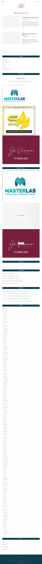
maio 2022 (4, 420)
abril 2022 (4, 422)
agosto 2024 (5, 361)
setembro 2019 (5, 490)
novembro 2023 (5, 380)
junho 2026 (5, 312)
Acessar (3, 541)
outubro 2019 (5, 488)
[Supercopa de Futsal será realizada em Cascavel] (11, 38)
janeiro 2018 (5, 534)
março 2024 (5, 372)
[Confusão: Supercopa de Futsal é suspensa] (11, 22)
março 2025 (5, 345)
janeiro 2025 (5, 350)
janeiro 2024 (5, 376)
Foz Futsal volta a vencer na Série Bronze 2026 (9, 283)
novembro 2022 (5, 407)
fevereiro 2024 (5, 374)
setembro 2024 (5, 358)
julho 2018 (4, 521)
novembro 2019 (5, 486)
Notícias (23, 32)
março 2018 (5, 529)
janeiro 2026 (5, 323)
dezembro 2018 (5, 510)
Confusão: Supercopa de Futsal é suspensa (30, 17)
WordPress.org (4, 549)
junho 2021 (5, 444)
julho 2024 (4, 363)
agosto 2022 (5, 413)
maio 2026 (4, 315)
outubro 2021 (5, 435)
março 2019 (5, 503)
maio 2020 (4, 472)
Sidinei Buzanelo (26, 19)
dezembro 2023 (5, 378)
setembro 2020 (5, 464)
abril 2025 (4, 343)
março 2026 (5, 319)
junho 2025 (5, 339)
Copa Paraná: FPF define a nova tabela (8, 273)
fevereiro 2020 (5, 479)
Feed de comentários (5, 546)
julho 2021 (4, 442)
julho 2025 (4, 337)
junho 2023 (5, 391)
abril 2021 (4, 448)
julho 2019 (4, 494)
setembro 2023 (5, 385)
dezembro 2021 (5, 431)
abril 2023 (4, 396)
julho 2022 (4, 415)
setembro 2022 (5, 411)
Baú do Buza (21, 59)
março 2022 (5, 424)
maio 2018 (4, 525)
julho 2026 (4, 310)
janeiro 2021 (5, 455)
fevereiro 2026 (5, 321)
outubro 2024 (5, 356)
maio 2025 (4, 341)
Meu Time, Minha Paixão (21, 61)
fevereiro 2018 (5, 532)
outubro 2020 (5, 461)
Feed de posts (4, 544)
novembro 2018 (5, 512)
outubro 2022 (5, 409)
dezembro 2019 (5, 483)
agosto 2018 (5, 518)
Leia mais (23, 27)
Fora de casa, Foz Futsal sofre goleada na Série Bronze (11, 278)
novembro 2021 (5, 433)
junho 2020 (5, 470)
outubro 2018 (5, 514)
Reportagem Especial (21, 69)
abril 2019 (4, 501)
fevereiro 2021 (5, 453)
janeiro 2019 (5, 507)
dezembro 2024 (5, 352)
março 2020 (5, 477)
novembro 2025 (5, 328)
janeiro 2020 (5, 481)
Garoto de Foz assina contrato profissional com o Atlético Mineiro (12, 280)
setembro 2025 (5, 332)
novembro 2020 (5, 459)
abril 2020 (4, 475)
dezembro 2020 (5, 457)
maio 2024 (4, 367)
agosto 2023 (5, 387)
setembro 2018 (5, 516)
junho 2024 (5, 365)
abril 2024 (4, 369)
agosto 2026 (5, 308)
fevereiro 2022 (5, 426)
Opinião (21, 67)
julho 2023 (4, 389)
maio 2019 (4, 499)
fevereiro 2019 (5, 505)
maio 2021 (4, 446)
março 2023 (5, 398)
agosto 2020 (5, 466)
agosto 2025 (5, 334)
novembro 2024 (5, 354)
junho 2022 (5, 418)
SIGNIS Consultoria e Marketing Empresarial (25, 560)
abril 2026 (4, 317)
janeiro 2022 (5, 429)
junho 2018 (5, 523)
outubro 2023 (5, 383)
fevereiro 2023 (5, 400)
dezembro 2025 (5, 326)
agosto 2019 (5, 492)
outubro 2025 (5, 330)
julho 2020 (4, 468)
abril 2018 (4, 527)
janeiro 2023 (5, 402)
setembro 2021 (5, 437)
